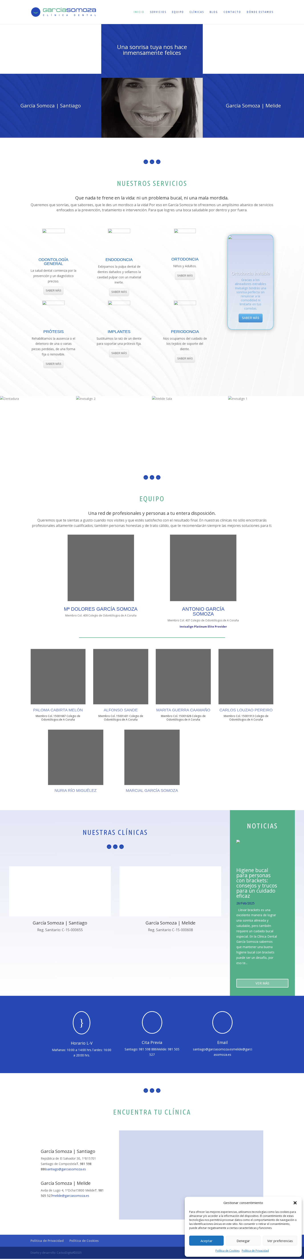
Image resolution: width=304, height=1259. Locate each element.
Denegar (243, 1240)
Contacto (232, 11)
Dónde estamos (260, 11)
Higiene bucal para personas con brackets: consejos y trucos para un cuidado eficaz (256, 883)
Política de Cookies (227, 1251)
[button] (295, 1203)
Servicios (158, 11)
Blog (214, 11)
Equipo (178, 11)
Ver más (262, 983)
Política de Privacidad (255, 1251)
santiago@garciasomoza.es (213, 1049)
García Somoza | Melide (253, 105)
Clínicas (197, 11)
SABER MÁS (53, 290)
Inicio (139, 11)
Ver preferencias (280, 1240)
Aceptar (207, 1240)
